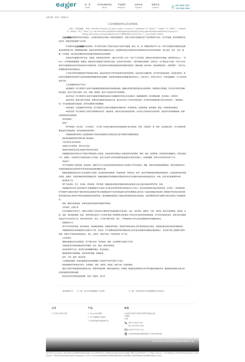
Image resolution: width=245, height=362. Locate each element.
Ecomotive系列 (96, 313)
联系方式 (155, 6)
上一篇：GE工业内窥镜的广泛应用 (91, 291)
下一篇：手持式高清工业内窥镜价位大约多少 (146, 291)
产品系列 (121, 6)
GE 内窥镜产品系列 (98, 317)
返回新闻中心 (68, 291)
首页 (56, 17)
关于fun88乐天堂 (104, 6)
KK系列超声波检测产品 (99, 321)
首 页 (87, 6)
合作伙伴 (138, 6)
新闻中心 (65, 17)
